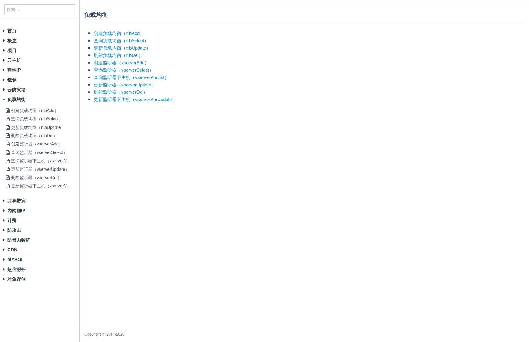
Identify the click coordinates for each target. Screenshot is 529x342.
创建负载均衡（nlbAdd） (34, 110)
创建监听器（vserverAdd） (36, 144)
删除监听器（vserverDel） (36, 177)
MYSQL (15, 259)
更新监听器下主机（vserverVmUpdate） (49, 185)
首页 (12, 30)
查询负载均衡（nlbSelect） (36, 118)
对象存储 (16, 279)
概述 (12, 40)
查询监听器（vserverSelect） (38, 152)
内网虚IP (16, 210)
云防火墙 (16, 89)
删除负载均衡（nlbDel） (34, 135)
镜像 (12, 79)
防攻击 (14, 230)
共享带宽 (16, 200)
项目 (12, 50)
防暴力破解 (18, 239)
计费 (12, 220)
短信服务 (16, 269)
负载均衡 (16, 99)
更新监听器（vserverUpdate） (39, 169)
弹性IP (14, 69)
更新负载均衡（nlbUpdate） (37, 127)
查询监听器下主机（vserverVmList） (45, 160)
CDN (12, 249)
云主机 (14, 60)
